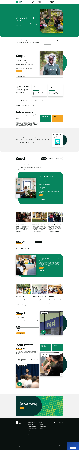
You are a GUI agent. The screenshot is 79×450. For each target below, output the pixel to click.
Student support (39, 2)
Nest (40, 430)
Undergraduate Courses (31, 422)
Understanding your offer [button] (21, 76)
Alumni (40, 432)
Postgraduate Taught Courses (32, 426)
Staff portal (41, 428)
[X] (57, 422)
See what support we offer (20, 333)
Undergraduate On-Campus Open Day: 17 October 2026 (54, 93)
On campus (44, 158)
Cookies (17, 445)
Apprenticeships (30, 434)
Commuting (51, 158)
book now (38, 107)
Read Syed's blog (18, 231)
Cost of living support (35, 303)
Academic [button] (18, 326)
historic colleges (32, 114)
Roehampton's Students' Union (28, 124)
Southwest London (59, 158)
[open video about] (43, 331)
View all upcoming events (20, 92)
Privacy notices (21, 445)
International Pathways (31, 439)
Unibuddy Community (25, 142)
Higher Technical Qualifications (32, 432)
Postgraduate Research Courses (32, 430)
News (40, 422)
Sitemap (25, 445)
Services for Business (52, 2)
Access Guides (25, 446)
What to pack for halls (42, 199)
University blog (41, 436)
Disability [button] (18, 330)
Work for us (41, 424)
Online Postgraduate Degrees (32, 428)
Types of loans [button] (42, 270)
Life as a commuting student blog (53, 231)
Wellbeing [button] (18, 328)
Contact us (22, 407)
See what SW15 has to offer (36, 231)
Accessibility (31, 445)
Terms (28, 445)
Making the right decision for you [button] (22, 79)
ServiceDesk (41, 439)
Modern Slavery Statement (19, 446)
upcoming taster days (47, 44)
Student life (33, 2)
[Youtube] (59, 422)
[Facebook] (62, 422)
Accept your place (19, 70)
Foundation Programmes (31, 424)
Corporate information (43, 426)
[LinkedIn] (60, 422)
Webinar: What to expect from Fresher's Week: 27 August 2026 (38, 93)
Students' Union (42, 434)
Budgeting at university (51, 303)
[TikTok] (54, 422)
